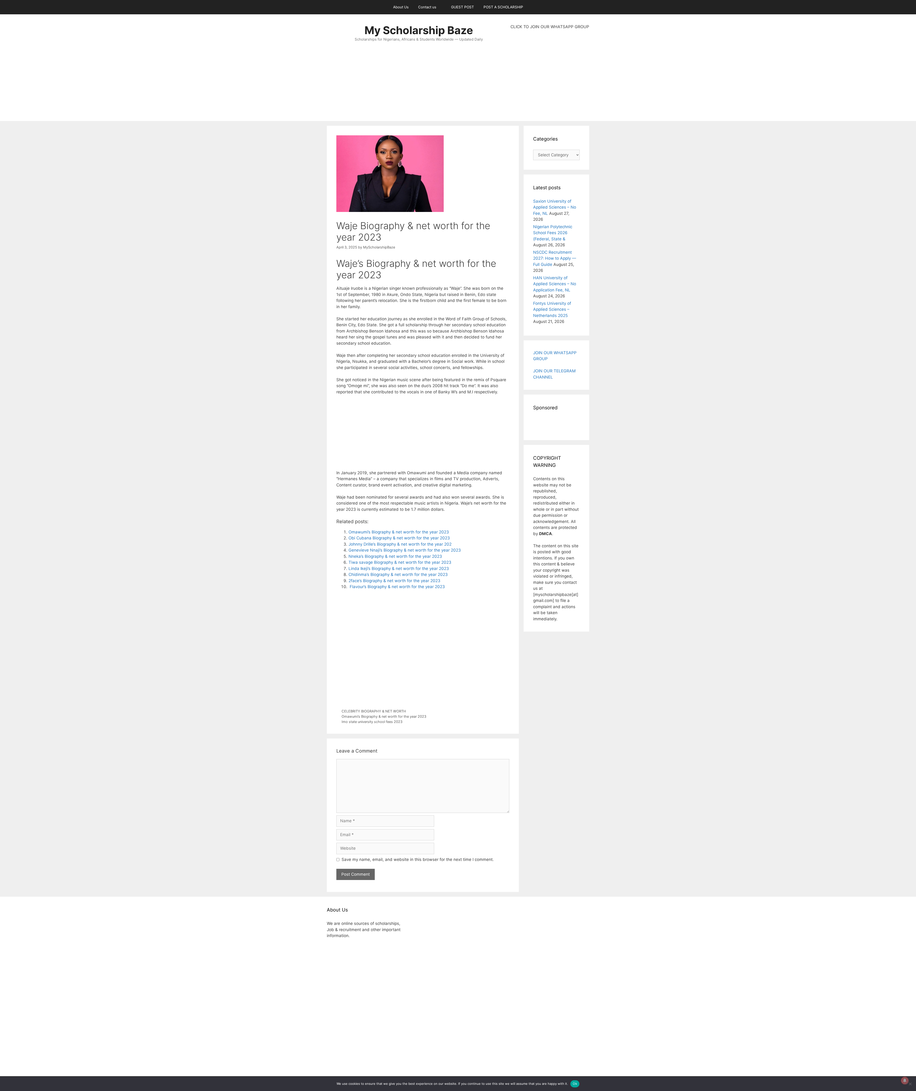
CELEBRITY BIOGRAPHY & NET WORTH (374, 711)
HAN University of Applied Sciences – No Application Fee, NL (554, 283)
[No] (910, 1083)
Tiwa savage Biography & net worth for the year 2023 (400, 562)
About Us (401, 7)
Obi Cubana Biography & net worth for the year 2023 (399, 538)
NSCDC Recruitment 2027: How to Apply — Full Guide (554, 258)
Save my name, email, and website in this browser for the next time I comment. (418, 859)
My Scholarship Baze (418, 30)
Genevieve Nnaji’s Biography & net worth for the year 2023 (405, 550)
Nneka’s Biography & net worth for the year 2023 (395, 556)
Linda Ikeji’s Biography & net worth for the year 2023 (399, 568)
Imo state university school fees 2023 (372, 722)
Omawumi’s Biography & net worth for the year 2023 (399, 532)
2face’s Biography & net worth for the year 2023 (394, 580)
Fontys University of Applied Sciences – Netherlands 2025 (552, 309)
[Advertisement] (549, 75)
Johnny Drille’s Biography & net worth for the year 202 (400, 544)
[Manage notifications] (905, 1080)
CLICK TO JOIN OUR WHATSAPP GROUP (549, 26)
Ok (575, 1084)
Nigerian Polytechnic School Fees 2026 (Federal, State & (552, 232)
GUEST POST (462, 7)
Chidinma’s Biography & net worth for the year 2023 (398, 574)
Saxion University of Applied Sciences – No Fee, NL (554, 207)
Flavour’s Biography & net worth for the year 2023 (397, 586)
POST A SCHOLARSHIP (503, 7)
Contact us (427, 7)
